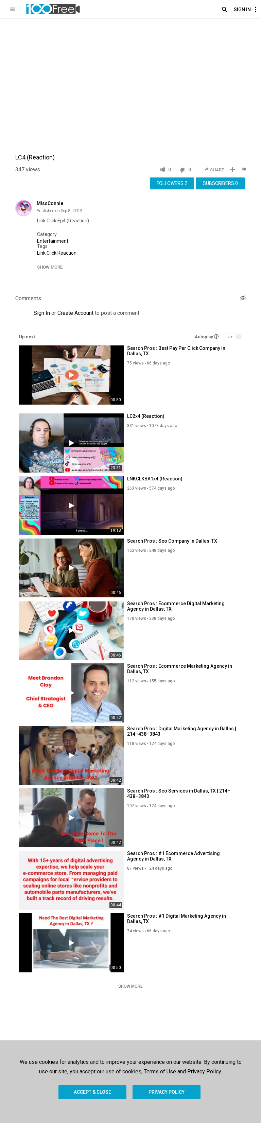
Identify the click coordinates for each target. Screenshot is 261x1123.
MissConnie (50, 203)
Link (41, 253)
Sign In (242, 9)
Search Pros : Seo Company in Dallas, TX (172, 541)
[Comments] (243, 299)
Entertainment (52, 241)
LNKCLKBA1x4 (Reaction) (154, 478)
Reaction (66, 253)
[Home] (53, 8)
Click (51, 253)
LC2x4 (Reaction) (145, 416)
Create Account (75, 313)
